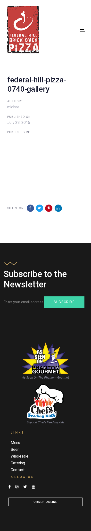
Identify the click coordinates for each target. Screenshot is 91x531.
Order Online (45, 502)
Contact (18, 470)
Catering (18, 463)
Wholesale (19, 456)
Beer (15, 449)
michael (13, 107)
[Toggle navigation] (72, 30)
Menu (15, 442)
